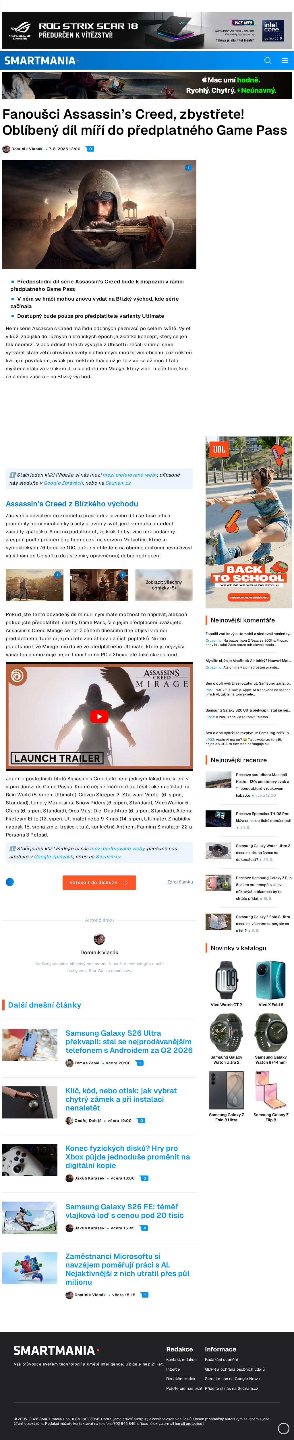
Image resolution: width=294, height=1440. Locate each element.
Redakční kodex (180, 1378)
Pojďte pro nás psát (184, 1388)
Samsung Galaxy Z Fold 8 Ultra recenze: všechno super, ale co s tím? (263, 923)
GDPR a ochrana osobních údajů (235, 1369)
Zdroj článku (180, 882)
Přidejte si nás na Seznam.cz (231, 1388)
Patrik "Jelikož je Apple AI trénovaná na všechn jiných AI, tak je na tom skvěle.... (248, 692)
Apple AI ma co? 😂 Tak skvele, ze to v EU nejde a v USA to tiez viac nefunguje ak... (244, 742)
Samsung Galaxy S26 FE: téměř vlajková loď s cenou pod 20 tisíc (124, 1211)
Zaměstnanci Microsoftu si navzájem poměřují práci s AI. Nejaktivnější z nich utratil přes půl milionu (127, 1269)
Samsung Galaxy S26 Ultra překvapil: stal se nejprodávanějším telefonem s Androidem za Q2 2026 (129, 1041)
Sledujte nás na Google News (232, 1378)
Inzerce (173, 1369)
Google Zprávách (63, 483)
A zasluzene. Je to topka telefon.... (238, 717)
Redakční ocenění (221, 1359)
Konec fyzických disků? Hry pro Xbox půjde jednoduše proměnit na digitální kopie (127, 1156)
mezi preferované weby (129, 475)
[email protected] (189, 1423)
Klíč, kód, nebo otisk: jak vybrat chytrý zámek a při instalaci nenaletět (121, 1099)
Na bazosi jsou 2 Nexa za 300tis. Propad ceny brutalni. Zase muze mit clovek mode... (247, 642)
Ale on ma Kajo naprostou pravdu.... (242, 667)
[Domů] (42, 60)
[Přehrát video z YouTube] (99, 716)
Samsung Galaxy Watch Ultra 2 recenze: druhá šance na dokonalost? (263, 852)
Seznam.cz (118, 483)
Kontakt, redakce (181, 1359)
